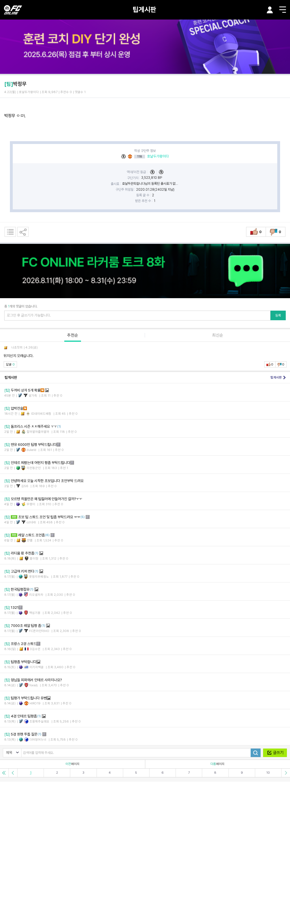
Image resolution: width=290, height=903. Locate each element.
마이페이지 (270, 10)
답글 (10, 364)
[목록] (10, 232)
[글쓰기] (275, 753)
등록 (278, 315)
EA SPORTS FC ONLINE (13, 9)
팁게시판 (144, 9)
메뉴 (282, 10)
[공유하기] (23, 231)
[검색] (256, 753)
